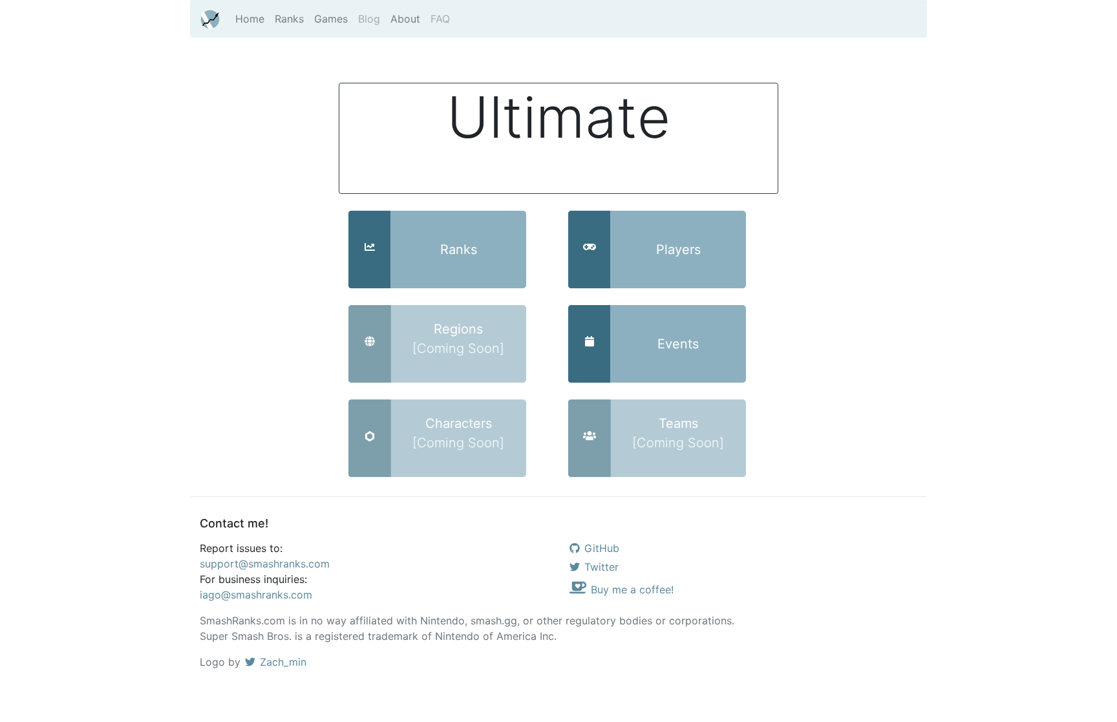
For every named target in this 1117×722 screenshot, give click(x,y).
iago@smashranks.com (256, 594)
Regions (458, 338)
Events (678, 344)
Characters (458, 433)
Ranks (289, 18)
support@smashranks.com (265, 563)
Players (678, 249)
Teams (678, 433)
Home (249, 18)
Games (331, 18)
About (405, 18)
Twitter (601, 566)
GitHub (601, 548)
